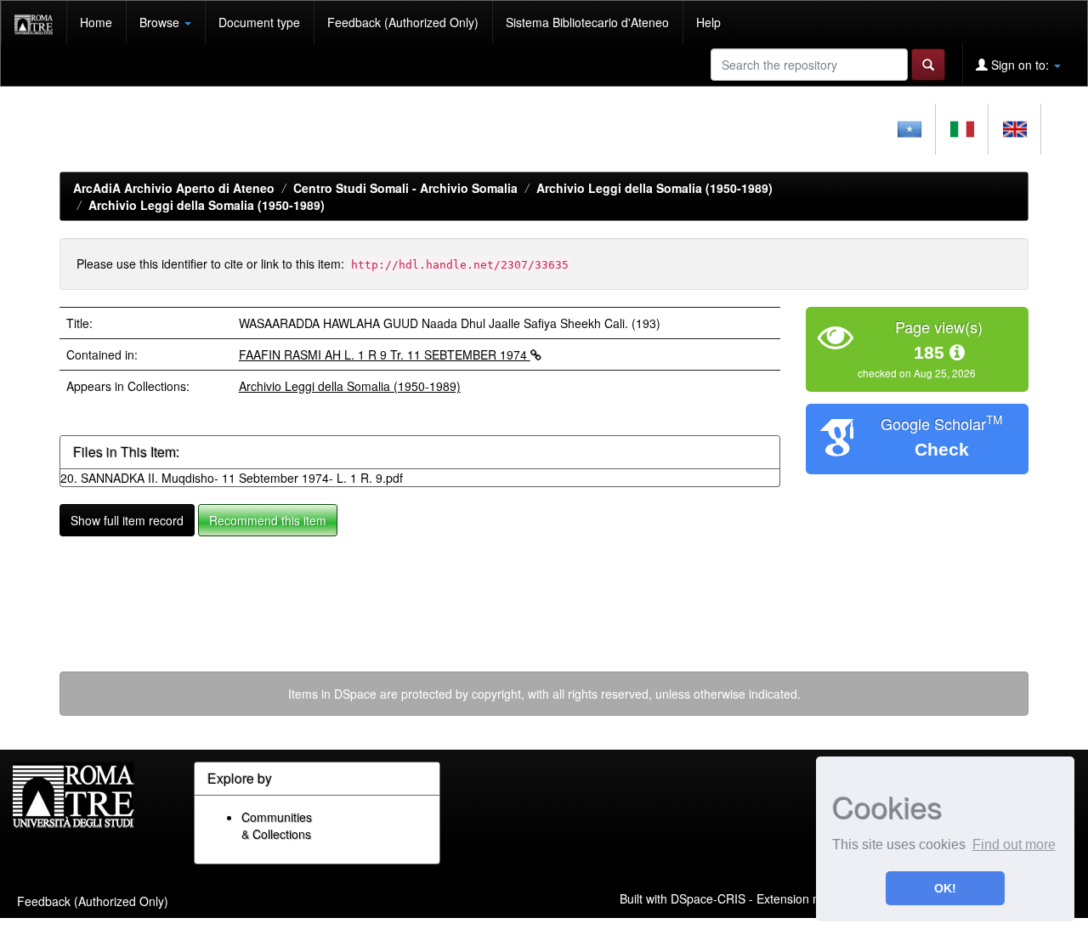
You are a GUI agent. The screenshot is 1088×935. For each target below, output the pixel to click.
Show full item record (127, 520)
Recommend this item (267, 520)
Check (942, 449)
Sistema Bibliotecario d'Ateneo (587, 22)
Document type (259, 22)
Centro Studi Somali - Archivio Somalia (405, 187)
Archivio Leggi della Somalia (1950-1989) (654, 187)
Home (96, 22)
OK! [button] (945, 888)
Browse (161, 22)
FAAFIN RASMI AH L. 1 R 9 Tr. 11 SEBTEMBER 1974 (384, 354)
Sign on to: (1020, 64)
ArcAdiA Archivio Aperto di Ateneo (174, 187)
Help (708, 22)
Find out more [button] (1014, 844)
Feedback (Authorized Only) (403, 22)
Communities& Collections (276, 825)
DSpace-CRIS (708, 897)
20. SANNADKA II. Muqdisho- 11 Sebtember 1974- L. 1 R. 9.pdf (231, 477)
